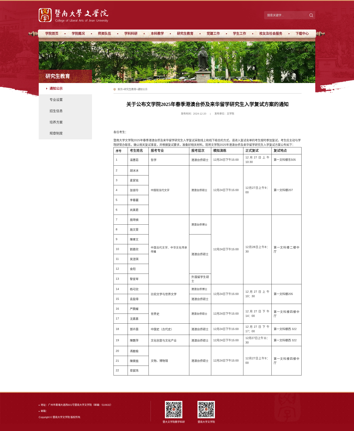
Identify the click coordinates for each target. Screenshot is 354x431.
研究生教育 (130, 89)
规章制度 (56, 133)
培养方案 (56, 122)
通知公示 (56, 88)
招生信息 (56, 111)
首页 (120, 89)
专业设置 (56, 99)
